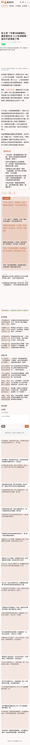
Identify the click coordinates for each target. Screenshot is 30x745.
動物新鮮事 (4, 6)
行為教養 (18, 6)
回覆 (27, 426)
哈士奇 (4, 193)
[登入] (25, 2)
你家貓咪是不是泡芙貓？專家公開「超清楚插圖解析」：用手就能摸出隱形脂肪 (15, 178)
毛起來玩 (11, 6)
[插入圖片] (22, 426)
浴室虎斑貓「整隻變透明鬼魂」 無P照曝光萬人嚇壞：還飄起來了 (15, 185)
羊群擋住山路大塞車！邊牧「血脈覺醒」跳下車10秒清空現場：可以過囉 (16, 171)
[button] (20, 2)
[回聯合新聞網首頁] (3, 2)
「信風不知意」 (10, 90)
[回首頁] (7, 2)
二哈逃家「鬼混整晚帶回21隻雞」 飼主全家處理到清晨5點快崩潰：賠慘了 (16, 157)
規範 (3, 426)
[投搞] (23, 2)
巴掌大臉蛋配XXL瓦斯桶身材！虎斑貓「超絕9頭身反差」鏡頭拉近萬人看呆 (16, 164)
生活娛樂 (24, 6)
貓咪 (10, 193)
